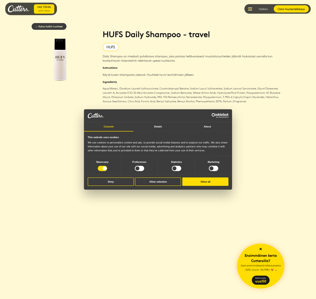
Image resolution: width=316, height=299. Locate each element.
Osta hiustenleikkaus (291, 9)
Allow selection (158, 181)
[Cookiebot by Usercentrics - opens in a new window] (214, 115)
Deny (111, 181)
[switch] (139, 168)
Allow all (205, 181)
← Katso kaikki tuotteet (49, 26)
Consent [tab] (109, 126)
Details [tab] (158, 126)
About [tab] (207, 126)
